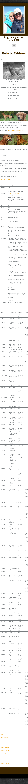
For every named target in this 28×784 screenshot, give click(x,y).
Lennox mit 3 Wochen (4, 757)
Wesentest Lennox (4, 737)
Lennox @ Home (3, 740)
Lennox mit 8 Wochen (4, 747)
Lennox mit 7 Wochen (4, 750)
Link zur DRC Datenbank (5, 179)
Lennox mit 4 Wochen (4, 753)
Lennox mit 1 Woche (4, 763)
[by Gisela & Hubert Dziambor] (14, 19)
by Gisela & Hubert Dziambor (14, 39)
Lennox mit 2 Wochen (4, 760)
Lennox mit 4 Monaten (5, 744)
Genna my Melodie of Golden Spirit (16, 130)
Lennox (1, 734)
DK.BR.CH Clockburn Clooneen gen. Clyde (12, 132)
